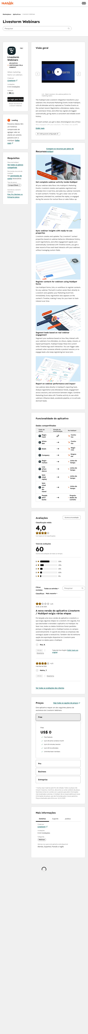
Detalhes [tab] (42, 819)
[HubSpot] (7, 3)
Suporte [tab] (55, 819)
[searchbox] (37, 28)
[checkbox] (58, 717)
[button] (10, 93)
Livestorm (11, 81)
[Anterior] (37, 74)
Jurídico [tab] (68, 819)
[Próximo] (79, 74)
